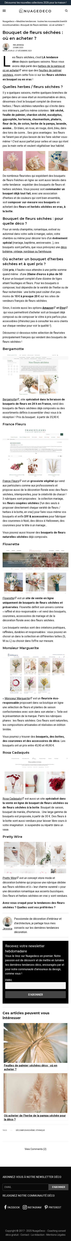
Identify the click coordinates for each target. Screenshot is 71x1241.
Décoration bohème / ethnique (30, 1130)
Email (8, 980)
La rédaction (37, 1234)
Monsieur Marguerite (17, 698)
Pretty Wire (9, 878)
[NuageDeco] (35, 11)
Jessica (20, 45)
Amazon (47, 308)
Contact (25, 1234)
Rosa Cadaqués (12, 798)
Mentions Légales (55, 1234)
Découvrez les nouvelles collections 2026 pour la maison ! (36, 2)
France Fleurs (11, 481)
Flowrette (8, 598)
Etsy (62, 308)
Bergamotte (10, 399)
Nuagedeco (8, 21)
